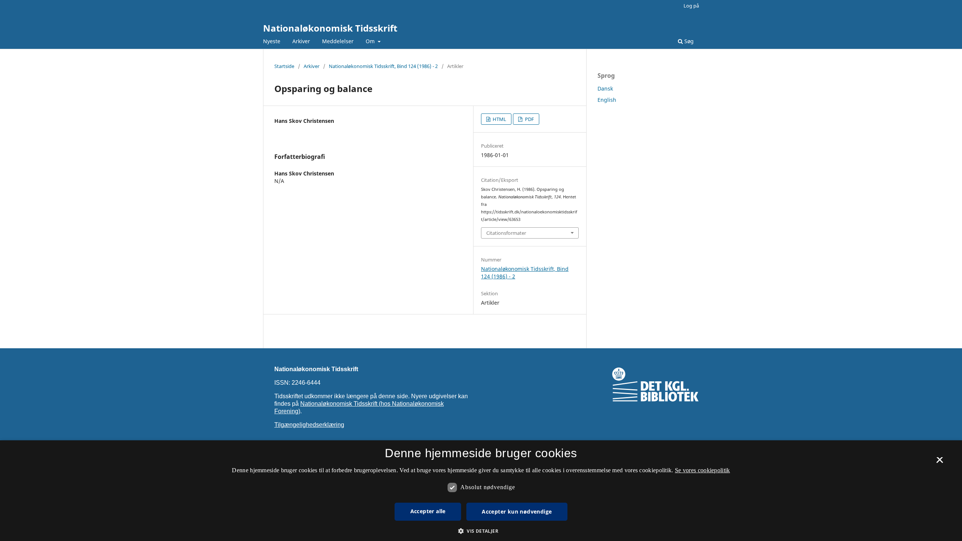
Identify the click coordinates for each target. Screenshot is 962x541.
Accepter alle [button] (428, 511)
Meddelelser (338, 41)
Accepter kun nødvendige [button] (517, 511)
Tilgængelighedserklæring (309, 425)
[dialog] (481, 490)
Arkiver (301, 41)
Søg (688, 41)
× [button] (939, 462)
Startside (284, 66)
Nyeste (271, 41)
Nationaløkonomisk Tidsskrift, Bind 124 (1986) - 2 (383, 66)
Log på (691, 5)
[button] (481, 531)
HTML (499, 119)
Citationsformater (506, 233)
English (606, 99)
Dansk (605, 88)
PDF (529, 119)
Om (371, 41)
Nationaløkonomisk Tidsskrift (330, 28)
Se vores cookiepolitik (702, 470)
